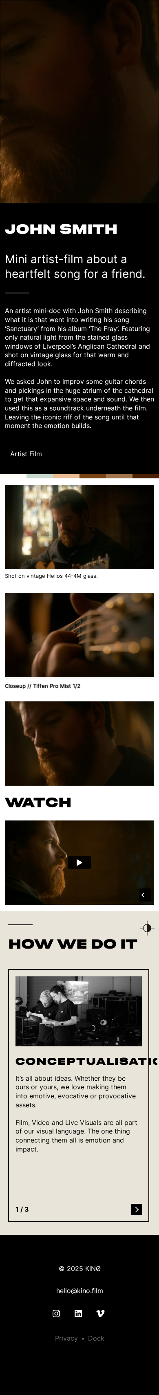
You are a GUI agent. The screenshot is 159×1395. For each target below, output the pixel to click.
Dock (96, 1338)
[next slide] (137, 1209)
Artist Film (26, 454)
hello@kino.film (79, 1291)
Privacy (66, 1338)
